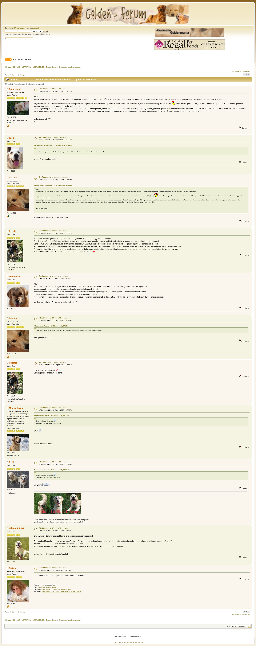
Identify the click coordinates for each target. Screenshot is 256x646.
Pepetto (13, 231)
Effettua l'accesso (20, 28)
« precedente (236, 71)
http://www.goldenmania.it (47, 587)
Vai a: (229, 626)
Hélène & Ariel (16, 528)
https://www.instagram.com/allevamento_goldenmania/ (61, 591)
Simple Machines (138, 642)
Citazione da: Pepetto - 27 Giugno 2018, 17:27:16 (51, 326)
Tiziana (12, 568)
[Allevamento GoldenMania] (8, 607)
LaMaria (13, 177)
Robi (11, 462)
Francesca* (15, 89)
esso (11, 138)
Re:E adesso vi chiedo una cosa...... (53, 89)
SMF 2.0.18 (118, 642)
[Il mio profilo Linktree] (8, 216)
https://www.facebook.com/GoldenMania (56, 589)
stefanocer (14, 276)
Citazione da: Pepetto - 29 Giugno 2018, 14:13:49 (51, 415)
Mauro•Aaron (16, 408)
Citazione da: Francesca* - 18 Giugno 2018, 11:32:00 (53, 185)
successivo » (246, 71)
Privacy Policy (120, 636)
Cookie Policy (135, 636)
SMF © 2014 (127, 642)
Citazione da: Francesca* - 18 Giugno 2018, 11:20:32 (53, 145)
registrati (35, 28)
